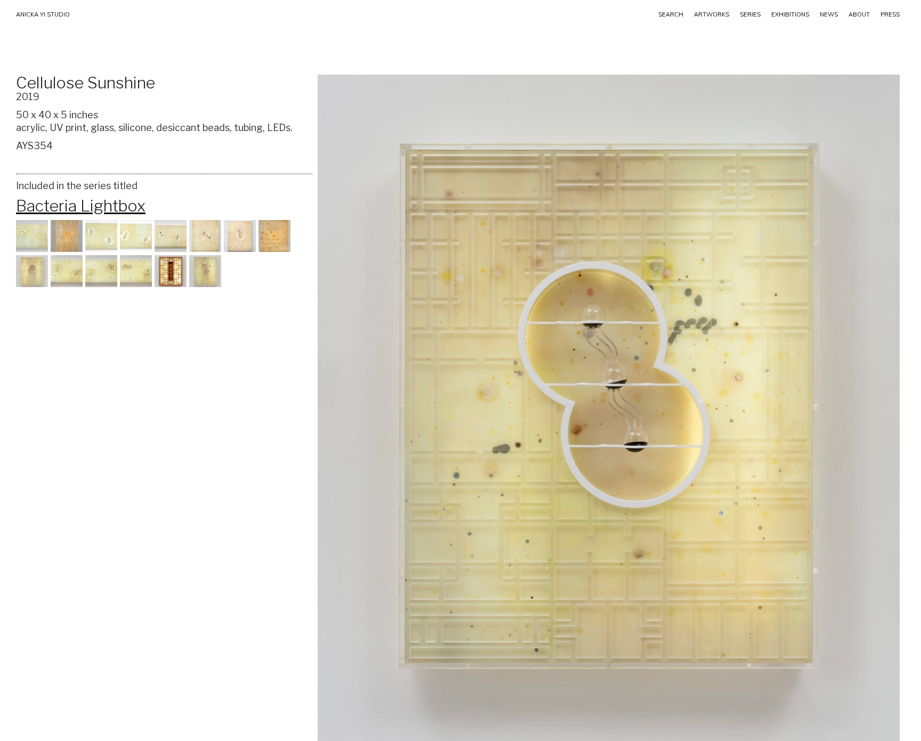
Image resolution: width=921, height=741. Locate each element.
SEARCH (670, 14)
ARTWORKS (711, 14)
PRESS (890, 14)
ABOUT (859, 14)
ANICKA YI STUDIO (43, 14)
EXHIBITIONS (790, 14)
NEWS (829, 14)
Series (750, 14)
